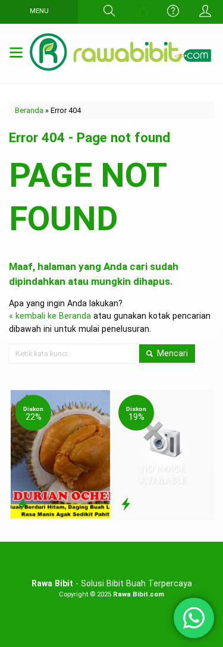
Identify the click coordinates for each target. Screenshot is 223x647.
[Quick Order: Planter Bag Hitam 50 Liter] (126, 504)
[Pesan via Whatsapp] (141, 12)
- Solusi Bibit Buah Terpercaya (112, 583)
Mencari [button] (171, 353)
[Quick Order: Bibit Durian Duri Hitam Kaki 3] (23, 504)
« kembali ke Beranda (50, 316)
